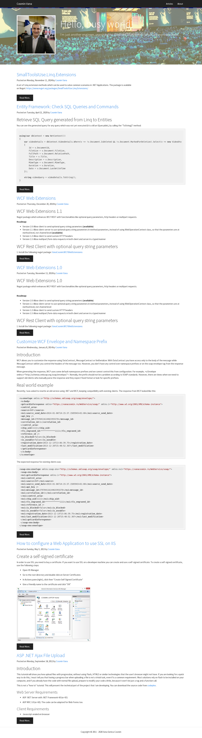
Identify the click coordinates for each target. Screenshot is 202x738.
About (180, 3)
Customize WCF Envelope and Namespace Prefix (62, 341)
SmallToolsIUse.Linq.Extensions (46, 75)
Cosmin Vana (24, 3)
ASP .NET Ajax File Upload (41, 655)
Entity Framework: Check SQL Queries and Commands (67, 107)
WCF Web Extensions (36, 198)
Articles (169, 3)
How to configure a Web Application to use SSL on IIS (66, 543)
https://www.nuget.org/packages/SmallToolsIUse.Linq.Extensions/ (57, 88)
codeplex (151, 685)
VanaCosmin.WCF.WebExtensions (67, 252)
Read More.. (25, 97)
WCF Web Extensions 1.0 (39, 267)
